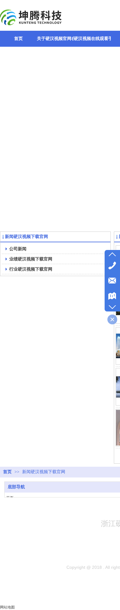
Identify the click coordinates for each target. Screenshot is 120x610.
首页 (7, 471)
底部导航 (16, 487)
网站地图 (7, 607)
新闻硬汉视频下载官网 (43, 471)
